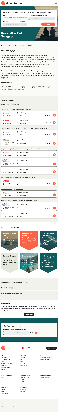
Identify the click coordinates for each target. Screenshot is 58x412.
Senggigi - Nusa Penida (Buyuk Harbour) (11, 128)
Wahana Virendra (42, 149)
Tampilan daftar (5, 104)
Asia (15, 45)
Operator (3, 361)
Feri (21, 359)
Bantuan (3, 377)
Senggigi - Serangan (6, 109)
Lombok (22, 45)
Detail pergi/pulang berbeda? (27, 12)
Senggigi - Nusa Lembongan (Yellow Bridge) (12, 177)
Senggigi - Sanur (5, 200)
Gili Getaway (19, 109)
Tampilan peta (15, 104)
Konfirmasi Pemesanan (45, 359)
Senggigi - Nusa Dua (6, 189)
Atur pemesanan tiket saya (46, 357)
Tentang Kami (23, 379)
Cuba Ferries (23, 389)
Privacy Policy (4, 391)
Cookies (3, 389)
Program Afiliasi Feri (44, 377)
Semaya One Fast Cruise (41, 128)
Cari (48, 24)
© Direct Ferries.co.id (5, 403)
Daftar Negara (4, 357)
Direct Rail (22, 391)
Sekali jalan (15, 12)
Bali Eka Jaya (27, 109)
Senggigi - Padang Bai (7, 149)
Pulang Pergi (7, 12)
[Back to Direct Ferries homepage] (11, 3)
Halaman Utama (6, 45)
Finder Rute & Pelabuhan (6, 363)
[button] (29, 288)
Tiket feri (3, 369)
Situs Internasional (24, 377)
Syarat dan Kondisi (5, 393)
